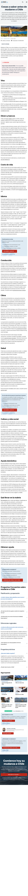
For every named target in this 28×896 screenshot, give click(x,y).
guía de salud (4, 390)
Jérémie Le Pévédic (6, 40)
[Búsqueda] (22, 2)
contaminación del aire (21, 328)
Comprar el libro (5, 750)
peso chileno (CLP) (10, 118)
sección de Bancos (5, 159)
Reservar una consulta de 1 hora (8, 254)
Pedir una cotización (6, 723)
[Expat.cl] (4, 2)
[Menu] (26, 2)
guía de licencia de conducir (19, 290)
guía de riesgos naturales (10, 338)
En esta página (5, 44)
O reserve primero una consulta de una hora (12, 777)
